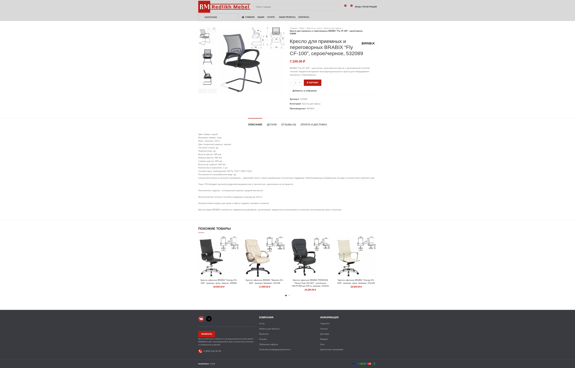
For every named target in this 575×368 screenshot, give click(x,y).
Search (335, 6)
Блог (322, 344)
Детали (272, 124)
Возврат (324, 339)
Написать (206, 334)
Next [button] (212, 91)
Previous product (369, 31)
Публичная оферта (268, 344)
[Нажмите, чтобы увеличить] (225, 87)
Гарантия (324, 323)
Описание (255, 124)
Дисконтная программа (331, 349)
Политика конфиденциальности (274, 349)
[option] (207, 36)
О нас (262, 323)
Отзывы (263, 339)
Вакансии (263, 334)
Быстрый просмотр (237, 240)
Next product (375, 31)
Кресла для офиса (332, 28)
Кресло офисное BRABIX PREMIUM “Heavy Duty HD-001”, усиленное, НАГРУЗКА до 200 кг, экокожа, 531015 (310, 283)
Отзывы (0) (288, 124)
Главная (293, 28)
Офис (302, 28)
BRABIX (310, 108)
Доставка (324, 334)
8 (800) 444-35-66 (212, 351)
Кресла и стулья (314, 28)
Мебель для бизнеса (269, 329)
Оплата (324, 329)
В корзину (312, 83)
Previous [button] (202, 91)
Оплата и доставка (314, 124)
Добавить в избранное (305, 91)
